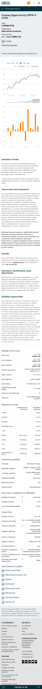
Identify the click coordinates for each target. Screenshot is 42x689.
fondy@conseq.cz (27, 654)
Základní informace (8, 639)
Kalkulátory (5, 665)
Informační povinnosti (12, 597)
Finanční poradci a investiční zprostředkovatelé (10, 650)
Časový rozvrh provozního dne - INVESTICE (10, 676)
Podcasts (25, 628)
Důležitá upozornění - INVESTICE (8, 671)
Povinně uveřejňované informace (9, 643)
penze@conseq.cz (27, 657)
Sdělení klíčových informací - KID (15, 575)
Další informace (10, 593)
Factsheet (8, 41)
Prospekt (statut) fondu (12, 570)
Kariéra (4, 634)
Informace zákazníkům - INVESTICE (9, 680)
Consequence (26, 626)
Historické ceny (10, 602)
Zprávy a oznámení (28, 634)
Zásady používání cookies (10, 684)
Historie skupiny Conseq (9, 626)
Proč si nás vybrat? (7, 637)
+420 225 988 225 (27, 651)
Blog (23, 631)
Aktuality (26, 623)
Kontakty (4, 631)
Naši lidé (4, 628)
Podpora (5, 656)
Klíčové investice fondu (12, 588)
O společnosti (8, 623)
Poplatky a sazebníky (8, 668)
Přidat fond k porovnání (9, 45)
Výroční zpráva (9, 584)
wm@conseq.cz (18, 262)
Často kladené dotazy (8, 659)
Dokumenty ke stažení (8, 662)
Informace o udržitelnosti (9, 647)
